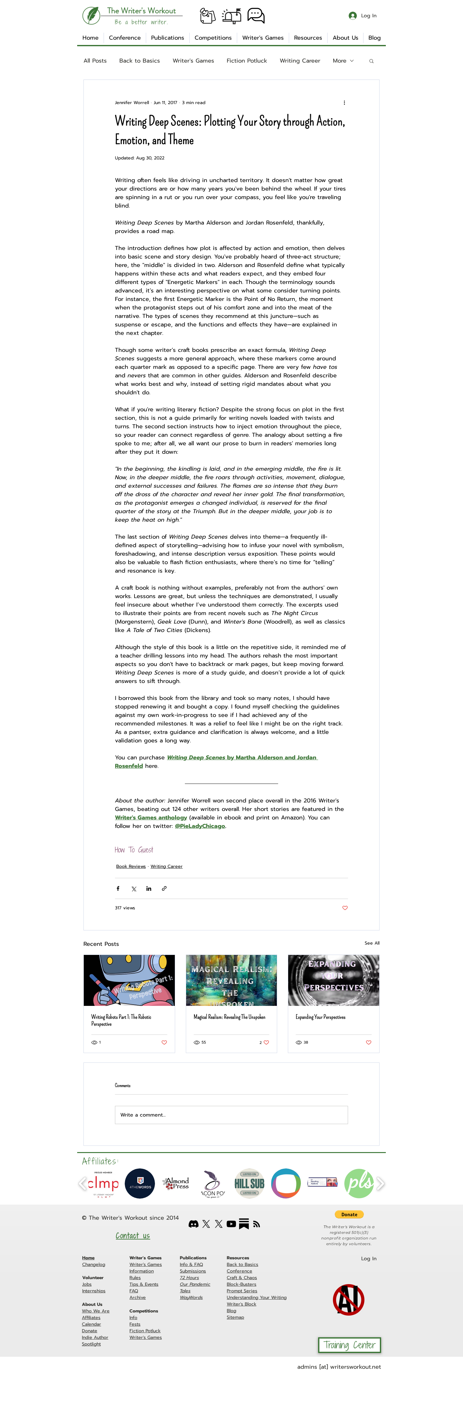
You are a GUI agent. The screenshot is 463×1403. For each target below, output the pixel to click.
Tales (185, 1291)
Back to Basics (139, 61)
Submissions (193, 1271)
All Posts (95, 61)
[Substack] (243, 1223)
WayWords (191, 1297)
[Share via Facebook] (118, 888)
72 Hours (189, 1277)
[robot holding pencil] (129, 980)
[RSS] (256, 1223)
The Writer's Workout (118, 1217)
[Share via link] (164, 888)
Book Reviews (131, 866)
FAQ (133, 1291)
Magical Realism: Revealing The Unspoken (230, 1016)
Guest (145, 850)
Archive (137, 1297)
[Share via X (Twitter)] (133, 888)
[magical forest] (231, 980)
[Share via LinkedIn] (149, 888)
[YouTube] (231, 1223)
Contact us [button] (133, 1235)
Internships (94, 1291)
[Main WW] (206, 1223)
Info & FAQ (191, 1264)
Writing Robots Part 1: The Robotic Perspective (121, 1020)
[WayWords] (218, 1223)
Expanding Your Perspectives (321, 1016)
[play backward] (83, 1183)
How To (124, 850)
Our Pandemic (195, 1284)
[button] (208, 16)
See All (372, 943)
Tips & (137, 1284)
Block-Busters (241, 1284)
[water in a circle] (333, 980)
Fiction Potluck (247, 61)
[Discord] (193, 1223)
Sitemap (235, 1317)
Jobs (87, 1284)
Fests (134, 1324)
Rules (135, 1277)
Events (151, 1284)
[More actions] (344, 102)
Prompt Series (242, 1291)
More (339, 61)
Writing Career (300, 61)
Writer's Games (193, 61)
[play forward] (380, 1183)
